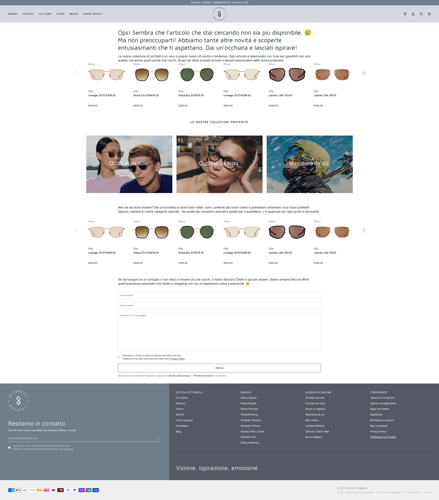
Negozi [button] (246, 392)
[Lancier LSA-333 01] (287, 76)
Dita (90, 91)
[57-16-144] (332, 74)
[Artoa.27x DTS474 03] (151, 76)
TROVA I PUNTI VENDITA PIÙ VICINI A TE (219, 2)
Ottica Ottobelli (354, 488)
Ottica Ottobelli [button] (189, 392)
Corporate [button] (378, 392)
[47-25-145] (151, 74)
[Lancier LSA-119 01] (332, 76)
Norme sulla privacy (179, 375)
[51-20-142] (106, 74)
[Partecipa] (156, 438)
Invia (219, 367)
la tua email (127, 300)
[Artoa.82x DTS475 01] (197, 76)
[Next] (364, 73)
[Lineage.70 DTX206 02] (242, 76)
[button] (14, 13)
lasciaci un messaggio (134, 310)
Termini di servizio (202, 375)
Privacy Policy (178, 358)
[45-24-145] (197, 74)
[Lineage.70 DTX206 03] (106, 76)
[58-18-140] (287, 74)
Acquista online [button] (318, 392)
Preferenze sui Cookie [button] (383, 437)
